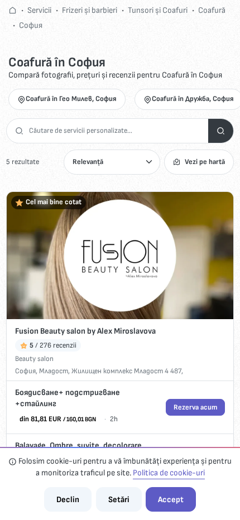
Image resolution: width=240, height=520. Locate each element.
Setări (118, 499)
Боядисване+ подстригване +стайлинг (67, 398)
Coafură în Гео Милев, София (71, 98)
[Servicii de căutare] (220, 131)
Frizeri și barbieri (89, 10)
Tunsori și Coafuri (158, 10)
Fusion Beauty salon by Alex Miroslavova (85, 331)
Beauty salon (34, 358)
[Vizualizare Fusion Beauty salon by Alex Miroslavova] (120, 255)
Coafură (211, 10)
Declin (67, 499)
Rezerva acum (195, 407)
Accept (171, 499)
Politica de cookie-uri (169, 473)
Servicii (39, 10)
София (30, 25)
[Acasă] (12, 10)
